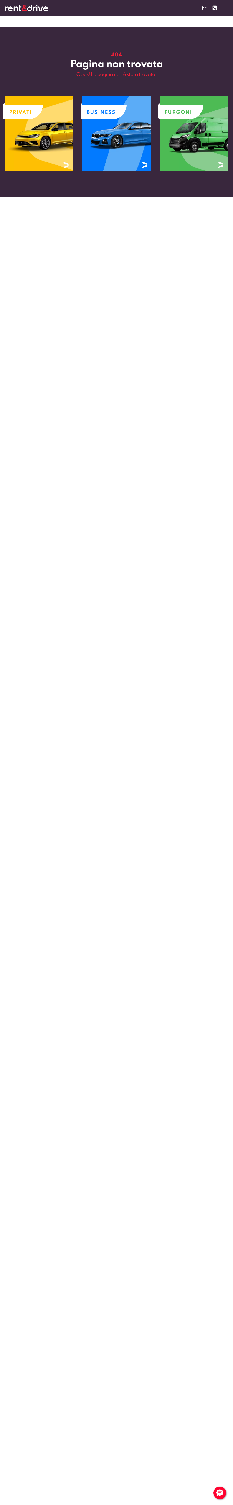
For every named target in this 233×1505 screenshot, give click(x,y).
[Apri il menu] (224, 8)
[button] (219, 1493)
